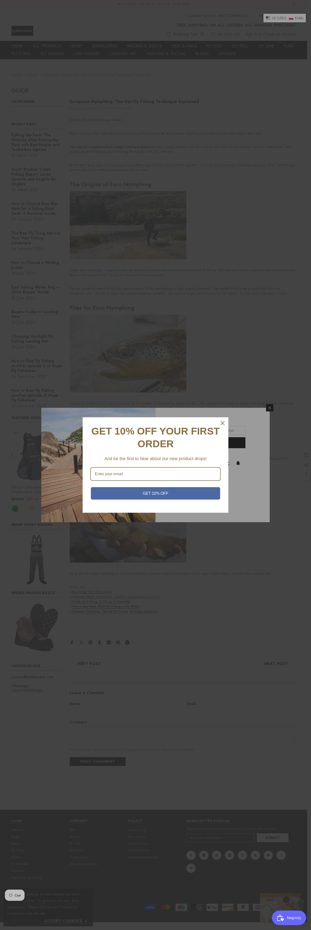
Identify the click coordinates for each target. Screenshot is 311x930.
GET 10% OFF (155, 493)
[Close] (222, 423)
